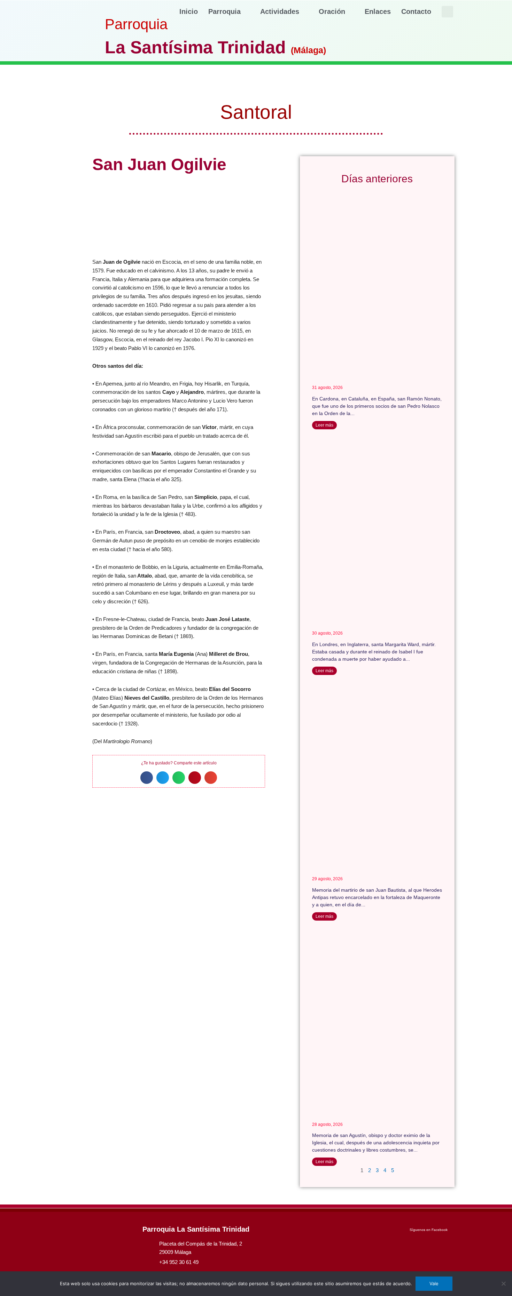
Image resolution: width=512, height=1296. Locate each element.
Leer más (324, 425)
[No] (503, 1283)
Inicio (188, 11)
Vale (434, 1283)
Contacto (416, 11)
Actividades (279, 11)
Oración (332, 11)
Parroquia (224, 11)
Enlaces (378, 11)
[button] (447, 11)
